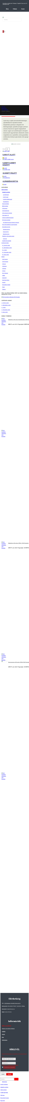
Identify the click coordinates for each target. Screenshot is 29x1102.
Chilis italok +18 (5, 215)
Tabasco (4, 289)
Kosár (23, 8)
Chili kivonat (4, 208)
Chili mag (5, 238)
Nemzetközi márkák (6, 284)
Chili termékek (4, 189)
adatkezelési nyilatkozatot (13, 1065)
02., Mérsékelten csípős (7, 247)
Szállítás (3, 1031)
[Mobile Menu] (4, 15)
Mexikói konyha (6, 234)
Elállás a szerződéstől (6, 1025)
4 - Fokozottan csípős (5, 309)
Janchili (3, 282)
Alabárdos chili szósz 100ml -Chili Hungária (18, 543)
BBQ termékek (5, 206)
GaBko (3, 275)
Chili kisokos (4, 1040)
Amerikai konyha (6, 229)
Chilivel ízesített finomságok (7, 217)
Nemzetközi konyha (6, 226)
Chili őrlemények (5, 210)
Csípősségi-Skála (5, 242)
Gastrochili (4, 277)
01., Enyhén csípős (6, 245)
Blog (7, 8)
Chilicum (4, 263)
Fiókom (15, 8)
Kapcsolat (2, 1100)
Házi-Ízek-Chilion (5, 280)
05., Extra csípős (5, 254)
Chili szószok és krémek (7, 213)
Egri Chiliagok (5, 273)
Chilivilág (4, 268)
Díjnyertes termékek (6, 220)
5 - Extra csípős (4, 312)
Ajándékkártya (6, 201)
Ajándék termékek (6, 192)
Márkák (2, 256)
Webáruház (4, 1081)
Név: (3, 1056)
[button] (1, 1077)
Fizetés (3, 1034)
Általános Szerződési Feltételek (8, 1028)
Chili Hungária (5, 261)
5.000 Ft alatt (5, 197)
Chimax (3, 270)
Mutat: (4, 149)
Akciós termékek (5, 203)
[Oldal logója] (7, 17)
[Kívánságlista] (4, 26)
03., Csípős (4, 250)
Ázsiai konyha (6, 231)
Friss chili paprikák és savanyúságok (9, 224)
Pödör (3, 287)
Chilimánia (4, 266)
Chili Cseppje (5, 259)
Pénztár (9, 1074)
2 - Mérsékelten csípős (6, 305)
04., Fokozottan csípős (6, 252)
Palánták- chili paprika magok (8, 236)
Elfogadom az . (10, 1065)
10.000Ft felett (6, 194)
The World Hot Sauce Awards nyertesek (11, 222)
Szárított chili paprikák (6, 240)
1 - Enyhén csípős (5, 302)
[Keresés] (18, 19)
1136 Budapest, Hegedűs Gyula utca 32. (12, 1003)
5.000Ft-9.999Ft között (7, 199)
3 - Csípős (3, 307)
